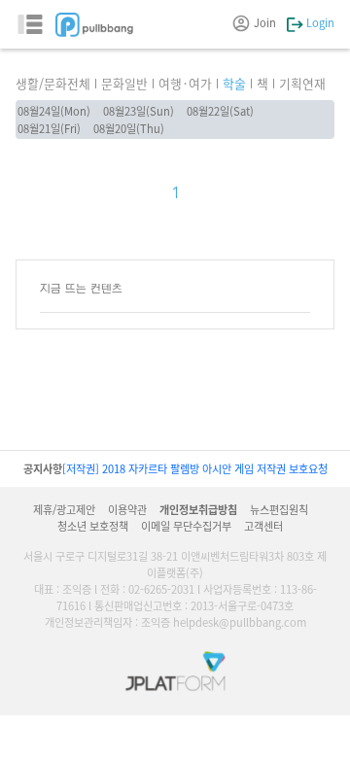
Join (265, 22)
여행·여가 (185, 83)
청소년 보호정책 (92, 526)
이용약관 (127, 509)
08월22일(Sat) (220, 111)
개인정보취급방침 (198, 509)
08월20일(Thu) (128, 128)
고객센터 (263, 526)
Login (318, 22)
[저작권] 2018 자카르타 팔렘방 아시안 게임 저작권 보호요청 (195, 468)
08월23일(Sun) (138, 111)
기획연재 (302, 83)
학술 (234, 83)
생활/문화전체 (53, 83)
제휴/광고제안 (64, 509)
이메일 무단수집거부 (186, 526)
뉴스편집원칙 (279, 509)
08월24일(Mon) (54, 111)
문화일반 (124, 83)
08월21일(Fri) (49, 128)
